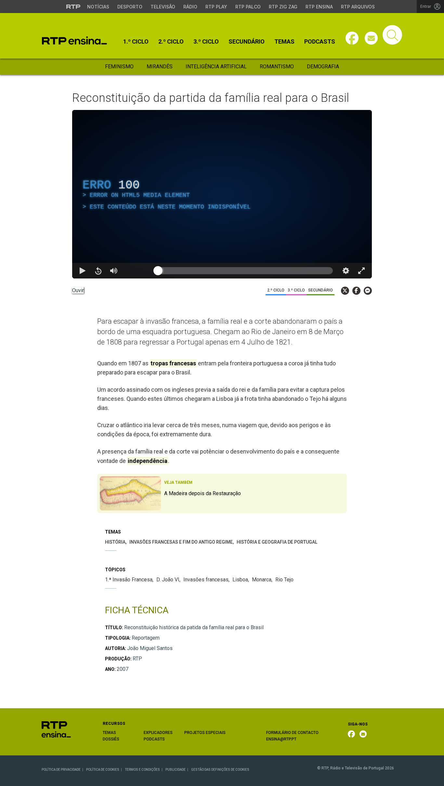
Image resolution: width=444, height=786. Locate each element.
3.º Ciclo (206, 42)
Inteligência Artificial (216, 66)
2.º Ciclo (171, 42)
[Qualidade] (346, 270)
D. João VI (167, 579)
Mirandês (160, 66)
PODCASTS (154, 739)
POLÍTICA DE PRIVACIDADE (61, 769)
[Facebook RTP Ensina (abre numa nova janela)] (351, 734)
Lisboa (240, 579)
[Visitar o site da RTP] (73, 6)
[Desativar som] (114, 270)
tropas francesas (173, 363)
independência (147, 460)
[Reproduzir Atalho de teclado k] (82, 270)
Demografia (323, 66)
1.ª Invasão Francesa (128, 579)
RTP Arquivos (358, 6)
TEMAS (109, 732)
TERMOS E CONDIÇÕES (142, 769)
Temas (284, 42)
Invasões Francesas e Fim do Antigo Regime (181, 542)
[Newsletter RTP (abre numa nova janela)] (363, 734)
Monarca (261, 579)
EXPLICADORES (158, 732)
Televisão (162, 6)
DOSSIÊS (111, 739)
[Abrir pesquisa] (392, 35)
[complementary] (222, 194)
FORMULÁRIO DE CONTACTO (292, 732)
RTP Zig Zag (283, 6)
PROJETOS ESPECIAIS (205, 732)
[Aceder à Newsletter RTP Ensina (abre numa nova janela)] (371, 38)
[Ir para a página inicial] (56, 729)
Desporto (129, 6)
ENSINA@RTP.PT (281, 739)
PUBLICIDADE (175, 769)
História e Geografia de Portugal (277, 542)
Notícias (98, 6)
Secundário (247, 42)
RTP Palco (248, 6)
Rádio (190, 6)
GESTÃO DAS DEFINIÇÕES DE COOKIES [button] (220, 769)
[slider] (245, 270)
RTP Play (216, 6)
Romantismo (277, 66)
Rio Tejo (284, 579)
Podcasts (319, 42)
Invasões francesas (206, 579)
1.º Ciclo (136, 42)
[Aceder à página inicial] (74, 40)
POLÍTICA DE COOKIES (102, 769)
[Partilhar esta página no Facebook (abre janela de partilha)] (356, 291)
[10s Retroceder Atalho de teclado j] (98, 270)
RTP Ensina (319, 6)
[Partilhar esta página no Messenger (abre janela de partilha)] (368, 291)
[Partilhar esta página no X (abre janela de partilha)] (345, 291)
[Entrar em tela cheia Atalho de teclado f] (361, 270)
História (115, 542)
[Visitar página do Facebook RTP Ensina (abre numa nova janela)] (352, 38)
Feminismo (119, 66)
